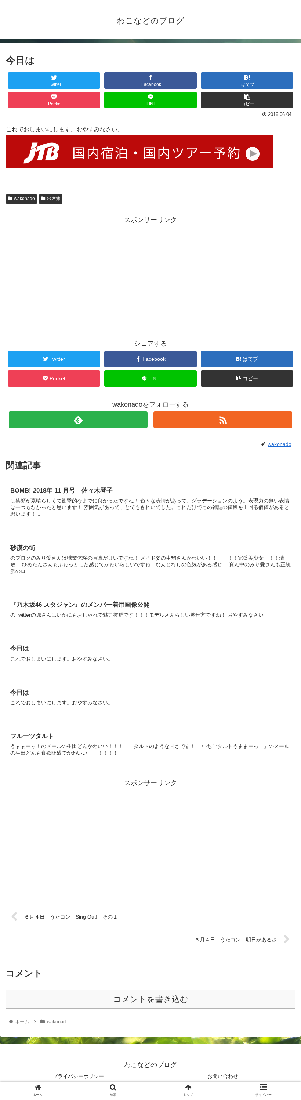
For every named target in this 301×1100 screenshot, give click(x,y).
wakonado (24, 198)
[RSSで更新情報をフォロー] (222, 419)
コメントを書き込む (150, 999)
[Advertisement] (150, 277)
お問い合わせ (222, 1076)
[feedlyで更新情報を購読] (78, 419)
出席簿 (53, 198)
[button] (278, 781)
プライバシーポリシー (78, 1076)
